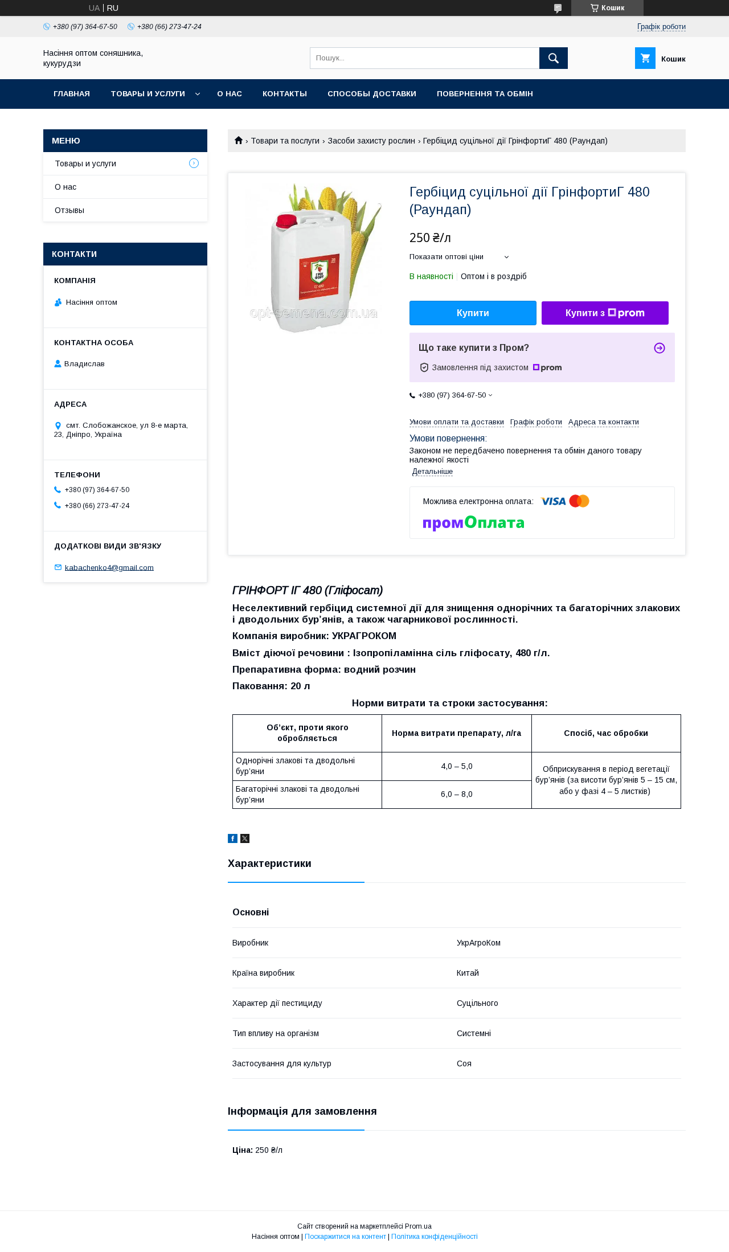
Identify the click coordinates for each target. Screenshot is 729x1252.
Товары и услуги (147, 93)
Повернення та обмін (485, 93)
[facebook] (232, 840)
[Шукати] (553, 58)
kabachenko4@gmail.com (109, 567)
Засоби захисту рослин (371, 140)
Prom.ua (418, 1226)
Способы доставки (371, 93)
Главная (72, 93)
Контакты (285, 93)
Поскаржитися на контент (345, 1237)
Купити (473, 313)
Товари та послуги (285, 140)
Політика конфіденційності (434, 1237)
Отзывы (69, 210)
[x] (244, 840)
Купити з (585, 313)
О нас (229, 93)
